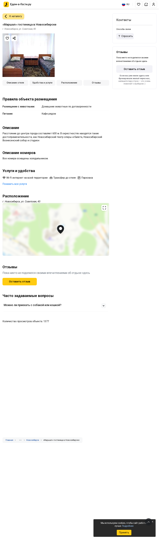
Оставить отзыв (19, 281)
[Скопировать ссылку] (14, 38)
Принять (124, 532)
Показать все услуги (14, 183)
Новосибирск (32, 440)
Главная (9, 440)
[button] (139, 4)
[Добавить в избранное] (7, 38)
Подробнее (128, 526)
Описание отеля (15, 82)
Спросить (127, 36)
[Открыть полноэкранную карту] (55, 229)
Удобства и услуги (42, 82)
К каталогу (15, 16)
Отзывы (96, 82)
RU (128, 4)
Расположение (69, 82)
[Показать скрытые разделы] (20, 440)
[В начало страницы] (148, 521)
